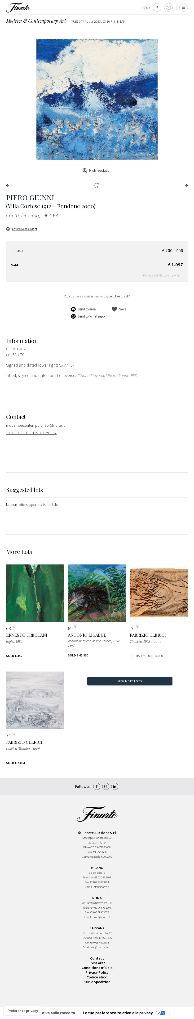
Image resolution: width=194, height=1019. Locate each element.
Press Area (97, 963)
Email (88, 887)
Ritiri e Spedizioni (97, 981)
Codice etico (97, 977)
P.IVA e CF (88, 847)
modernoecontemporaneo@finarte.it (35, 425)
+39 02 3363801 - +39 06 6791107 (31, 432)
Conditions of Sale (97, 967)
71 (8, 735)
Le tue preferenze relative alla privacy (118, 1013)
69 (70, 628)
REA (90, 852)
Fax (87, 882)
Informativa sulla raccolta (52, 1013)
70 (132, 628)
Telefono (88, 877)
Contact (97, 958)
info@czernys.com (100, 947)
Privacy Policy (97, 972)
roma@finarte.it (101, 917)
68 (8, 628)
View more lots (130, 681)
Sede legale (88, 837)
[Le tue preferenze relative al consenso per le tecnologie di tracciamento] (23, 1010)
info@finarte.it (101, 887)
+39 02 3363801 (102, 877)
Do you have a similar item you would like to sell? (97, 296)
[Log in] (168, 7)
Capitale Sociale (91, 856)
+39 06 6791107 (102, 907)
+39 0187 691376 (102, 938)
